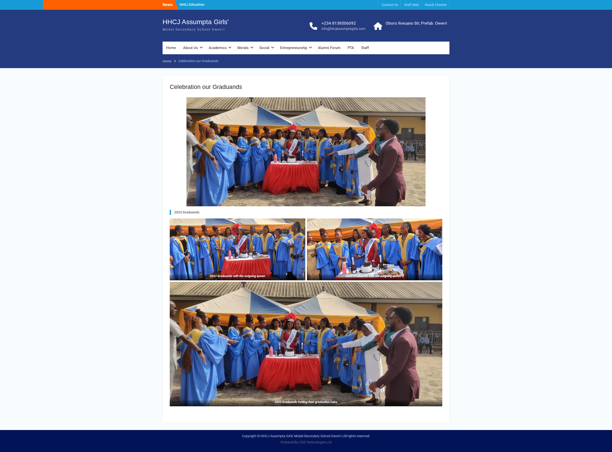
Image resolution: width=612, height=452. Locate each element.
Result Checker (436, 5)
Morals (243, 48)
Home (171, 48)
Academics (218, 48)
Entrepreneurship (293, 48)
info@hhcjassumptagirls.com (343, 29)
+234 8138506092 (339, 23)
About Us (190, 48)
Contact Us (390, 5)
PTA (351, 48)
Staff (365, 48)
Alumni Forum (329, 48)
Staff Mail (411, 5)
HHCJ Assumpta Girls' (196, 22)
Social (264, 48)
